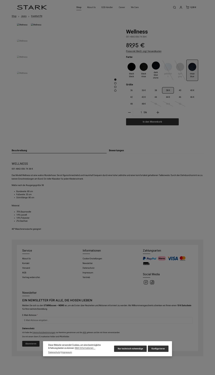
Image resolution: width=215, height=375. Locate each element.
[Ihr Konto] (181, 7)
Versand (26, 268)
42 (131, 97)
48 (131, 104)
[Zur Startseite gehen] (32, 7)
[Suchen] (174, 7)
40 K (192, 90)
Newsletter (88, 263)
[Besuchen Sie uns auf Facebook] (152, 282)
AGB (24, 272)
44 (156, 97)
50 (158, 104)
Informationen (92, 250)
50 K (169, 104)
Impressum (88, 272)
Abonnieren (30, 343)
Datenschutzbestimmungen (43, 333)
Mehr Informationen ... (85, 348)
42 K (144, 97)
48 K (144, 104)
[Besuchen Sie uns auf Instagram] (146, 282)
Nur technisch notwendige (130, 348)
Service (27, 250)
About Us (26, 258)
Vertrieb (86, 277)
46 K (192, 97)
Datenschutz (88, 268)
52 (182, 104)
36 (131, 90)
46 (180, 97)
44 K (168, 97)
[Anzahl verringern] (129, 112)
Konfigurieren (158, 348)
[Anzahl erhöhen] (157, 112)
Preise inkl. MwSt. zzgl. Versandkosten (143, 51)
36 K (144, 90)
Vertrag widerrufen (31, 277)
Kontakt (25, 263)
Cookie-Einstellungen (92, 258)
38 (156, 90)
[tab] (59, 150)
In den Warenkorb (152, 121)
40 (180, 90)
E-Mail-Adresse (30, 315)
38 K (168, 90)
